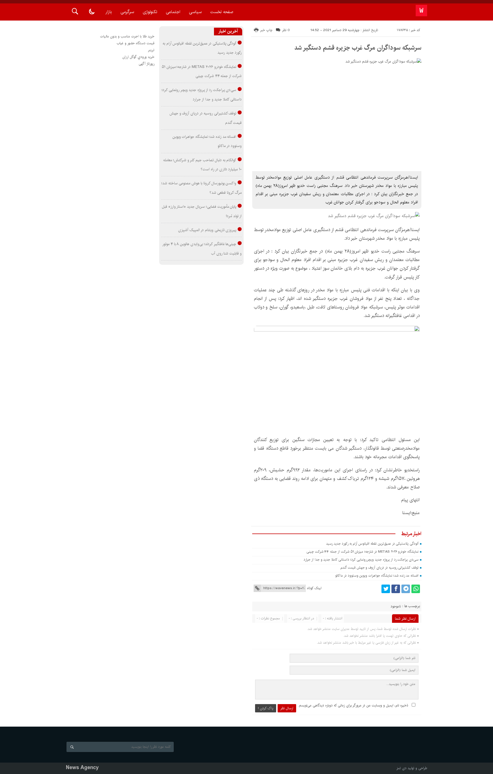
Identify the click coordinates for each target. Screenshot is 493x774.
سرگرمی (127, 11)
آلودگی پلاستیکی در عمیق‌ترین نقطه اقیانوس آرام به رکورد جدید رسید (372, 543)
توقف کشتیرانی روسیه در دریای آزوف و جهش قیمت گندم (379, 567)
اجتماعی (173, 11)
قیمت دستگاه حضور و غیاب (135, 43)
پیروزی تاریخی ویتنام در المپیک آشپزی (207, 230)
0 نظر (286, 30)
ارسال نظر (286, 708)
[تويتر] (385, 589)
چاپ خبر (266, 30)
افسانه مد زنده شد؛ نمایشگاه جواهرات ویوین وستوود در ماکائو (377, 575)
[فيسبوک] (395, 589)
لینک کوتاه (314, 588)
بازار (109, 11)
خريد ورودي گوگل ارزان (138, 57)
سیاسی (195, 11)
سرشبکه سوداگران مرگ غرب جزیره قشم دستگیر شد (357, 47)
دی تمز (402, 768)
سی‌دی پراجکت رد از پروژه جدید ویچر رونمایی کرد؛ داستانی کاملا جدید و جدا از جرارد (361, 559)
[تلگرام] (405, 589)
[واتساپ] (415, 589)
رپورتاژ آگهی (146, 63)
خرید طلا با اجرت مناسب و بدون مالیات (127, 36)
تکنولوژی (150, 11)
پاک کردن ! (265, 708)
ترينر (151, 50)
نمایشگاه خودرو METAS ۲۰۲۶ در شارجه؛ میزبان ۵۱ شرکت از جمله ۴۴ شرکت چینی (362, 551)
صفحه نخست (221, 11)
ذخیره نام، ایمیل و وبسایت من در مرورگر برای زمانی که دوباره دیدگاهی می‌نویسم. (353, 705)
